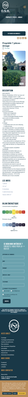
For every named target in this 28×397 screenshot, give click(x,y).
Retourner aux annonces (14, 33)
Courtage (3, 337)
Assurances (4, 352)
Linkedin (3, 367)
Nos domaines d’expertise (8, 346)
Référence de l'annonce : (9, 254)
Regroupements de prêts (7, 350)
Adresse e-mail (6, 275)
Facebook (4, 362)
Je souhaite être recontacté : (10, 288)
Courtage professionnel (7, 340)
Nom (4, 261)
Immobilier (4, 348)
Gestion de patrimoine (7, 342)
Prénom (4, 268)
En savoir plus (5, 390)
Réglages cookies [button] (7, 393)
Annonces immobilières (7, 355)
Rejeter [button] (14, 393)
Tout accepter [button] (22, 393)
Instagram (4, 364)
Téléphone (5, 281)
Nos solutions (5, 344)
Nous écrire (4, 374)
